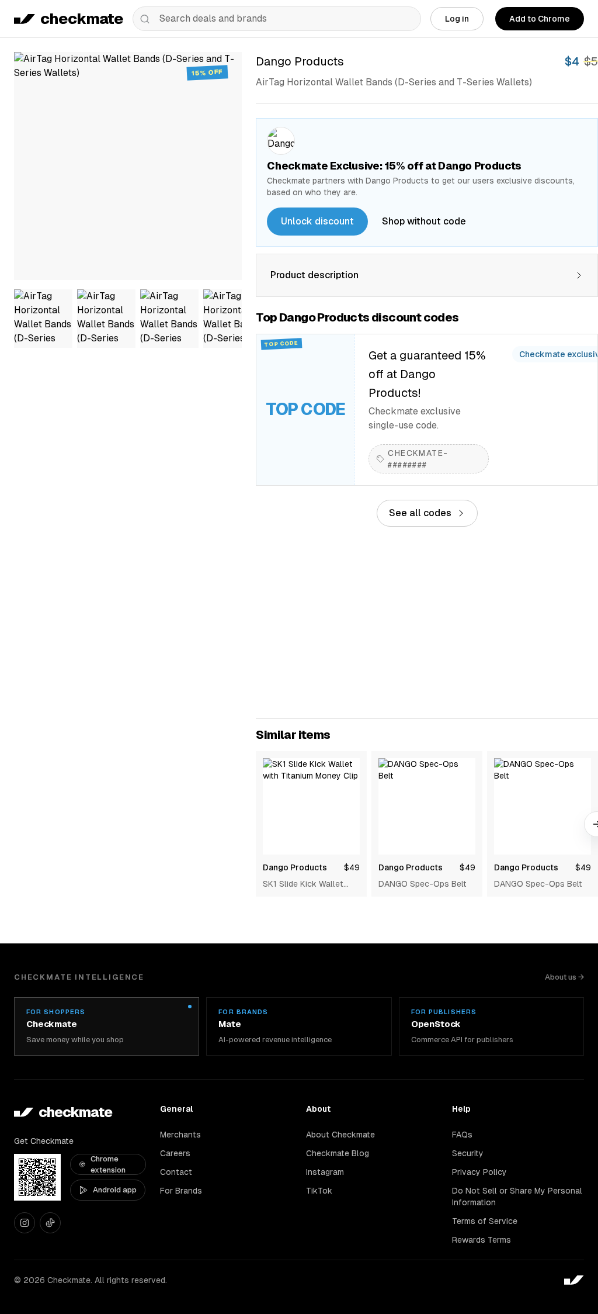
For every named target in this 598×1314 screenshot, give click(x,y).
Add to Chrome (539, 18)
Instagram (325, 1172)
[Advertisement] (427, 622)
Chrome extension (108, 1164)
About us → (564, 977)
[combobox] (277, 18)
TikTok (319, 1190)
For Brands (181, 1190)
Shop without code (424, 221)
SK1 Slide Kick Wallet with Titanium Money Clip (310, 884)
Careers (175, 1153)
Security (468, 1153)
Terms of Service (484, 1221)
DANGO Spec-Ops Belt (422, 883)
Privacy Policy (479, 1172)
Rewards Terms (481, 1239)
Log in (457, 18)
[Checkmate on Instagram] (24, 1222)
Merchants (180, 1134)
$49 (352, 867)
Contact (176, 1172)
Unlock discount (317, 221)
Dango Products (295, 867)
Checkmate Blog (337, 1153)
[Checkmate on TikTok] (50, 1222)
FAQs (462, 1134)
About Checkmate (340, 1134)
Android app (115, 1189)
